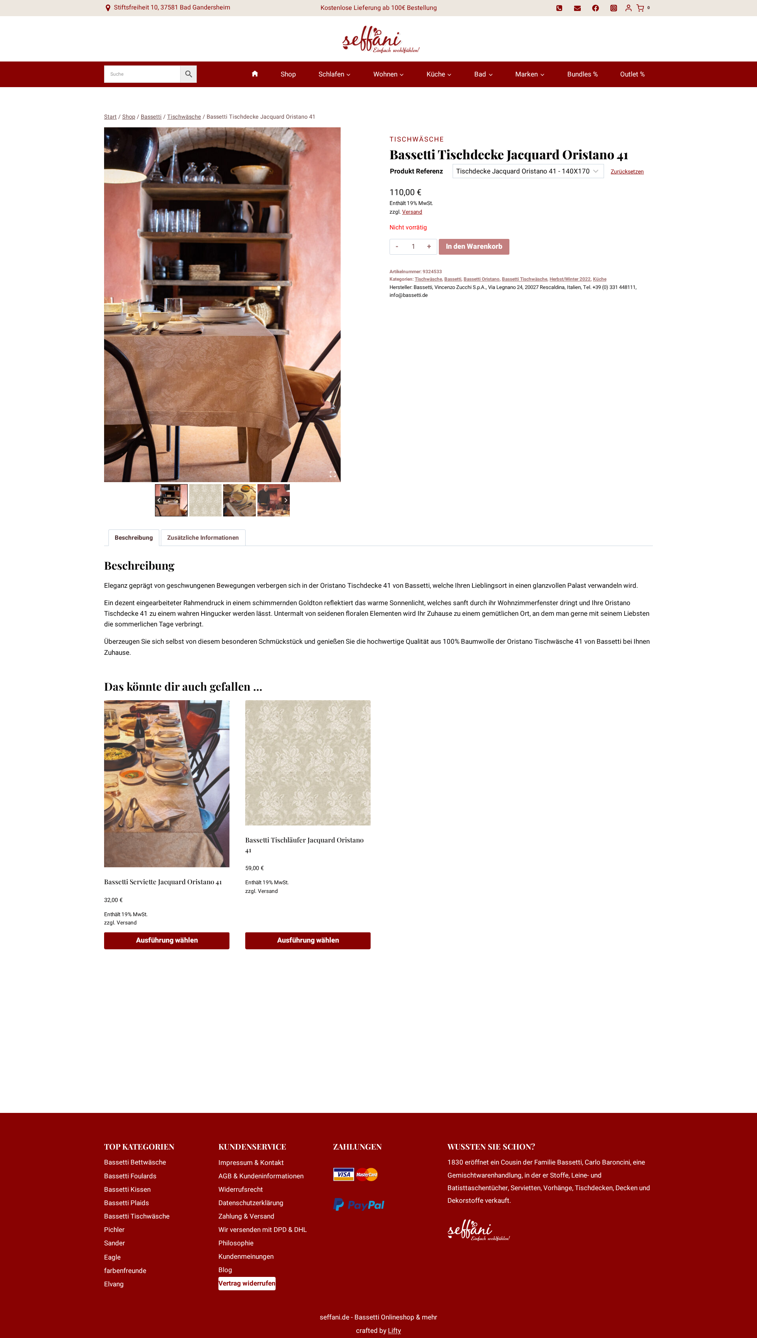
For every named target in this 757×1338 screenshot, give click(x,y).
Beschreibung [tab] (134, 537)
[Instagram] (614, 8)
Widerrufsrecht (240, 1190)
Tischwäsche (417, 139)
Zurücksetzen (627, 172)
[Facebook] (595, 8)
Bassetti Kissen (127, 1190)
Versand (412, 212)
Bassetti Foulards (130, 1176)
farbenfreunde (125, 1271)
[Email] (577, 8)
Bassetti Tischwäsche (524, 279)
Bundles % (582, 74)
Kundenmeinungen (246, 1257)
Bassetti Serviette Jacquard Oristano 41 (163, 881)
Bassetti (452, 279)
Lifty (394, 1331)
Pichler (114, 1230)
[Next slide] (286, 500)
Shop (288, 74)
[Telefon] (559, 8)
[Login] (628, 8)
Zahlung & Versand (246, 1216)
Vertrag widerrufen (247, 1283)
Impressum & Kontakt (251, 1163)
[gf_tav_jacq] (222, 304)
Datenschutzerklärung (250, 1203)
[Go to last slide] (159, 500)
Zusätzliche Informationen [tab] (203, 537)
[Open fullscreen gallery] (333, 474)
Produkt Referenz (416, 171)
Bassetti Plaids (126, 1203)
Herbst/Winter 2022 (570, 279)
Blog (225, 1270)
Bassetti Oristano (482, 279)
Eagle (112, 1257)
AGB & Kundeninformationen (261, 1176)
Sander (114, 1243)
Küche (599, 279)
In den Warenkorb (474, 246)
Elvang (114, 1284)
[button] (171, 500)
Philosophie (236, 1243)
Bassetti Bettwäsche (135, 1162)
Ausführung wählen (167, 940)
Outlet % (632, 74)
